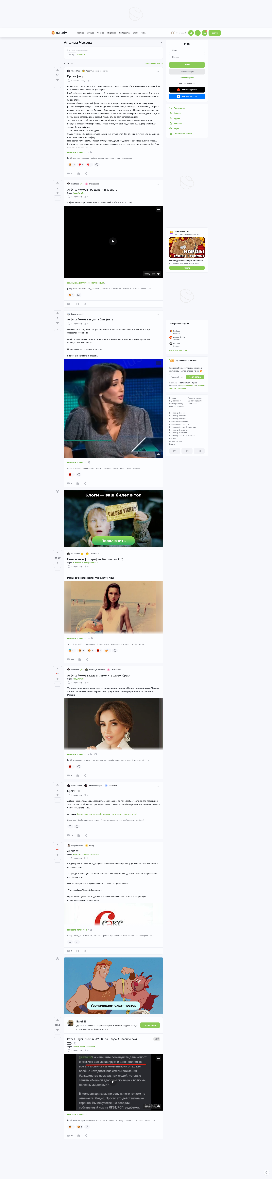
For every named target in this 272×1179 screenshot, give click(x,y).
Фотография (116, 644)
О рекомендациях (195, 401)
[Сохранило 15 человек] (78, 1135)
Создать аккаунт (187, 72)
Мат (119, 158)
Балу (121, 1120)
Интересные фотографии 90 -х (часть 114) (95, 559)
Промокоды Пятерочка (178, 421)
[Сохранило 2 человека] (77, 775)
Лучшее (90, 33)
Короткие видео (133, 468)
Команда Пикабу (176, 404)
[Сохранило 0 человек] (77, 304)
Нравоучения (116, 936)
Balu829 (81, 1021)
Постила (172, 438)
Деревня (85, 158)
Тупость (107, 468)
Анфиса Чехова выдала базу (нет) (90, 319)
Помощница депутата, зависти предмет (85, 283)
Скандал (87, 760)
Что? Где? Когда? (137, 644)
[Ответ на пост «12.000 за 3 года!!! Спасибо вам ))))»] (75, 1043)
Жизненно (87, 936)
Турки (115, 468)
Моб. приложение (176, 407)
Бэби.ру (172, 444)
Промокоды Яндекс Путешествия (182, 427)
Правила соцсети (195, 398)
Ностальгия (110, 158)
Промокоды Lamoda (177, 416)
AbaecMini (75, 71)
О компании (192, 404)
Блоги (135, 33)
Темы (143, 33)
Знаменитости (103, 644)
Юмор (69, 936)
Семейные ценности (117, 760)
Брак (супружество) (135, 760)
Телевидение (88, 468)
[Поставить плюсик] (57, 70)
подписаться (195, 377)
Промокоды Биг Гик (177, 413)
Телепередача (141, 936)
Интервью (127, 289)
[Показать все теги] (150, 288)
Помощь (172, 398)
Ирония (105, 936)
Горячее (80, 33)
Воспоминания (79, 289)
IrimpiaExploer (77, 845)
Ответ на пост (131, 1120)
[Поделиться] (86, 173)
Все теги (81, 55)
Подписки (111, 33)
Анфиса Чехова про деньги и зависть (92, 189)
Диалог (97, 936)
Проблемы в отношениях (88, 820)
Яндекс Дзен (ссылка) (98, 289)
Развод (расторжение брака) (131, 820)
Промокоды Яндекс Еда (178, 430)
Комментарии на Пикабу (84, 1120)
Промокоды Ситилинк (178, 433)
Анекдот (72, 851)
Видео (122, 468)
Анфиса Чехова (97, 158)
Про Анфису (75, 76)
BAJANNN (75, 554)
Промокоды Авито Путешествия (182, 436)
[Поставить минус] (57, 80)
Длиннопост (127, 158)
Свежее (100, 33)
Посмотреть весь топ (178, 350)
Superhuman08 (77, 314)
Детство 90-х (78, 644)
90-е (69, 644)
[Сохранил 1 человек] (78, 173)
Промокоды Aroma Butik (179, 424)
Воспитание (128, 936)
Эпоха (125, 644)
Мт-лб (147, 1120)
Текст (141, 1120)
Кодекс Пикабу (175, 401)
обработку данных (188, 386)
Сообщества (124, 33)
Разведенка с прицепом (106, 1120)
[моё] (69, 158)
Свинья (76, 158)
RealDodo (75, 184)
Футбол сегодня (175, 441)
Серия (75, 193)
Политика (71, 820)
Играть (187, 268)
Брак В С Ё (74, 791)
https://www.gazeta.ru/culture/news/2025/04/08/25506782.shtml (107, 814)
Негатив (98, 468)
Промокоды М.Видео (177, 419)
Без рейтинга (115, 289)
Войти (215, 33)
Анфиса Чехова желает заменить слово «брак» (98, 675)
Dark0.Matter (76, 785)
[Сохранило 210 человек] (79, 659)
